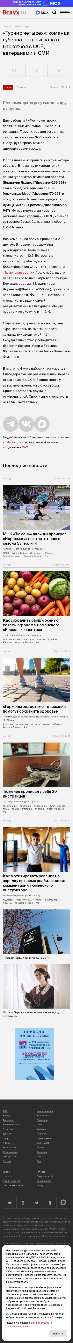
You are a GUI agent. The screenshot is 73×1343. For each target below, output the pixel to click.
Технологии (9, 1147)
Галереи (41, 1172)
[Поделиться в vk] (14, 71)
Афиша (7, 1143)
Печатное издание (13, 1185)
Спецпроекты (44, 1181)
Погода (7, 1161)
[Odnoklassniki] (23, 1203)
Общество (42, 1120)
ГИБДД (40, 1185)
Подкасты (42, 1134)
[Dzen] (50, 1203)
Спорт (26, 27)
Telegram (11, 442)
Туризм (40, 1147)
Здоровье (42, 1152)
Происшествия (45, 1111)
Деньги (7, 1134)
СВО (5, 1111)
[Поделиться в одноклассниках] (37, 71)
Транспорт (8, 1120)
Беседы (7, 1115)
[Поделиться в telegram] (59, 71)
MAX (25, 447)
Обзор (40, 1124)
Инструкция (9, 1156)
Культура (41, 1129)
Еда (39, 1161)
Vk (45, 442)
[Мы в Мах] (42, 12)
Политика (8, 1129)
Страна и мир (10, 1152)
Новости (17, 27)
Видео (6, 1172)
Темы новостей (45, 1176)
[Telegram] (36, 1203)
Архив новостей (11, 1181)
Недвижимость (11, 1124)
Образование (44, 1138)
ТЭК (39, 1156)
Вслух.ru (14, 12)
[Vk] (9, 1203)
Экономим (42, 1115)
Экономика (43, 1143)
